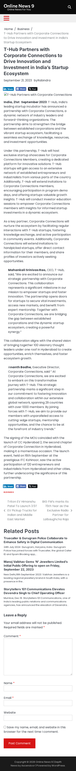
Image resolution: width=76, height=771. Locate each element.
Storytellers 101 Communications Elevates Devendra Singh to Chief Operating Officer (34, 591)
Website (10, 712)
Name (9, 683)
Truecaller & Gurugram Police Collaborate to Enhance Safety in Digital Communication (35, 540)
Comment (12, 636)
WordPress (58, 765)
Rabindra (44, 80)
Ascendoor (28, 765)
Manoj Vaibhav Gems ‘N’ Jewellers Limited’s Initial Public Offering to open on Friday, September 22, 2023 (36, 565)
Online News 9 (19, 5)
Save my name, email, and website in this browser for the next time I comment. (35, 729)
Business (9, 492)
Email (9, 698)
